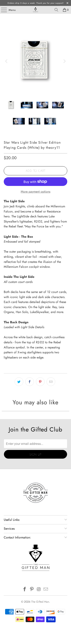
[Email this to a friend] (51, 381)
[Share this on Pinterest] (40, 381)
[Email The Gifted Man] (46, 589)
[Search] (56, 10)
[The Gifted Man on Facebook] (25, 589)
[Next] (64, 61)
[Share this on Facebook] (29, 381)
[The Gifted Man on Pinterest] (32, 589)
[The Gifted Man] (35, 10)
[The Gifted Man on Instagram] (39, 589)
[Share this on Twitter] (19, 381)
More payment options (35, 191)
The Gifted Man (40, 602)
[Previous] (7, 61)
